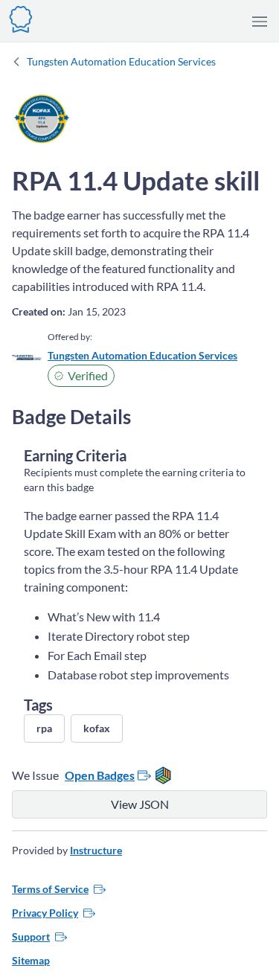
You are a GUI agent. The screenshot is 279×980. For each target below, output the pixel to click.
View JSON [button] (140, 804)
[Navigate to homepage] (21, 17)
